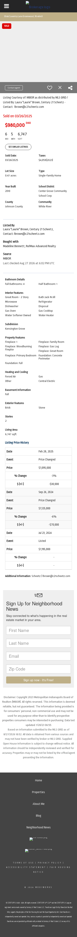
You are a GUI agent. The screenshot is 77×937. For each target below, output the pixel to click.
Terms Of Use (23, 863)
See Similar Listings (18, 147)
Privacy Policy (50, 863)
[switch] (50, 87)
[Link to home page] (38, 6)
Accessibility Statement (26, 867)
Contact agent (14, 88)
